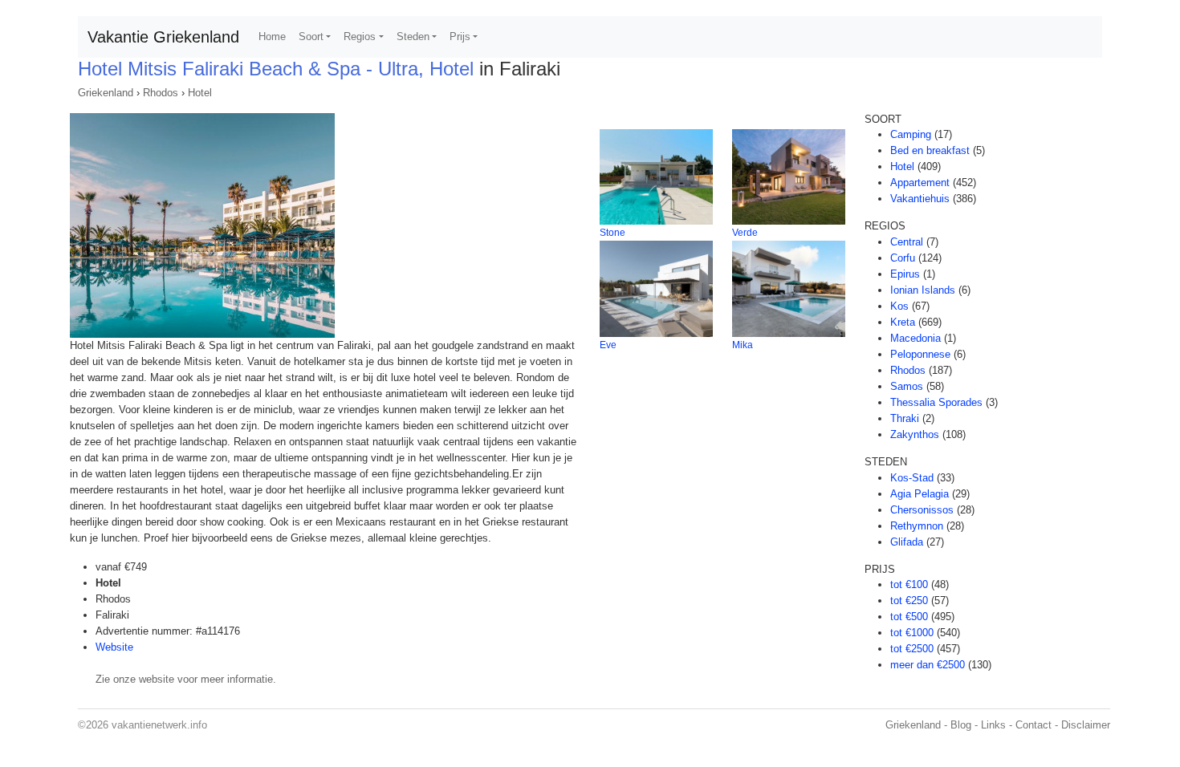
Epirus (905, 274)
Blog (960, 725)
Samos (906, 386)
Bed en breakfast (930, 150)
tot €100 (909, 584)
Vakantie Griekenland (163, 37)
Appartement (920, 183)
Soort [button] (311, 36)
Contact (1033, 725)
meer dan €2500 (927, 665)
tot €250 (909, 601)
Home (272, 36)
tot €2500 (912, 649)
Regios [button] (360, 36)
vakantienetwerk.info (159, 725)
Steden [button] (413, 36)
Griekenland (105, 93)
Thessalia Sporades (936, 402)
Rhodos (160, 93)
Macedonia (915, 338)
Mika (742, 345)
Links (993, 725)
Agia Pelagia (919, 494)
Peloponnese (920, 354)
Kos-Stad (912, 478)
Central (906, 242)
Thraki (904, 418)
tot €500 (909, 617)
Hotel (200, 93)
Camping (910, 134)
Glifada (906, 542)
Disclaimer (1085, 725)
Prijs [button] (460, 36)
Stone (612, 232)
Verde (745, 232)
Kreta (902, 322)
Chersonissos (922, 510)
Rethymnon (916, 526)
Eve (608, 345)
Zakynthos (914, 434)
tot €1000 (912, 633)
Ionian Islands (922, 290)
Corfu (902, 258)
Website (114, 647)
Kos (899, 306)
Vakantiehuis (920, 199)
